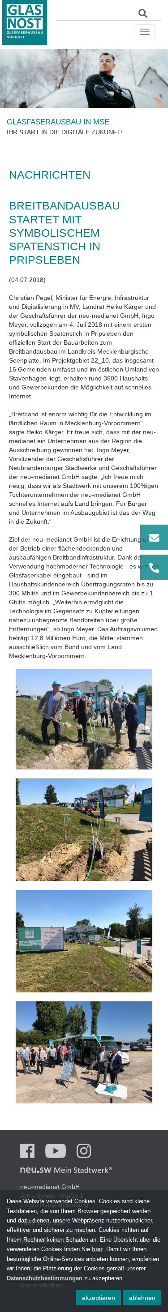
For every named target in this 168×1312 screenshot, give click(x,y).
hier (97, 1249)
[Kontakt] (154, 552)
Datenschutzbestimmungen (44, 1278)
